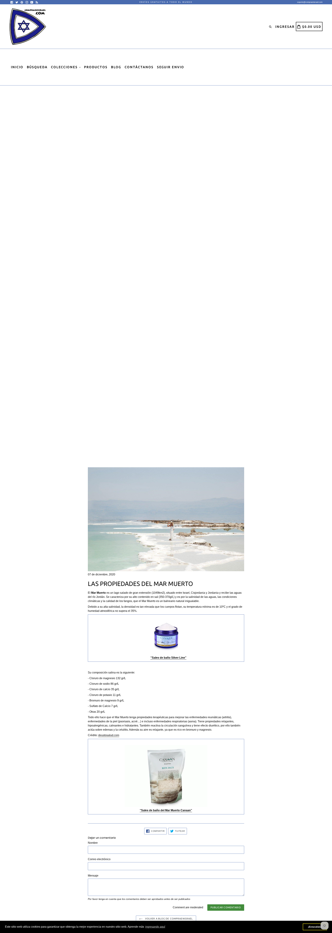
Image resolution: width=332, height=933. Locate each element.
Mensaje (93, 875)
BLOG (116, 67)
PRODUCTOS (96, 67)
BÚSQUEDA (37, 67)
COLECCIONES (65, 67)
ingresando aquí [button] (155, 926)
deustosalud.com (108, 735)
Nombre (93, 842)
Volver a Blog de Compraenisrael (168, 918)
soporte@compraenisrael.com (309, 2)
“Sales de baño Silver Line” (168, 657)
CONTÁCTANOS (139, 67)
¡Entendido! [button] (315, 926)
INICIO (17, 67)
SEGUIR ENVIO (170, 67)
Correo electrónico (99, 859)
